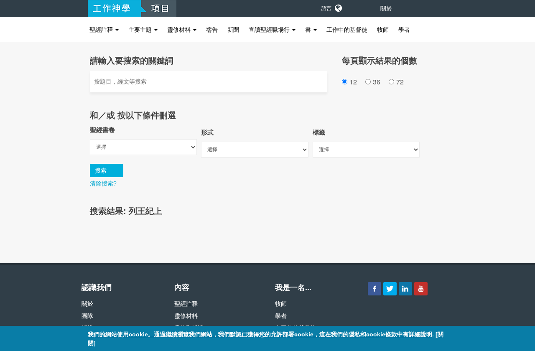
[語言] (338, 7)
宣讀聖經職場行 (270, 29)
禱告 (212, 29)
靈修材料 (179, 29)
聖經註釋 (102, 29)
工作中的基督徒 (346, 29)
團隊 (87, 316)
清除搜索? (103, 183)
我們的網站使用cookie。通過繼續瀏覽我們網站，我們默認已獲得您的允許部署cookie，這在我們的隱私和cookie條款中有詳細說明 (260, 334)
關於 (386, 8)
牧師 (383, 29)
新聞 (233, 29)
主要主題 (140, 29)
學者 (404, 29)
